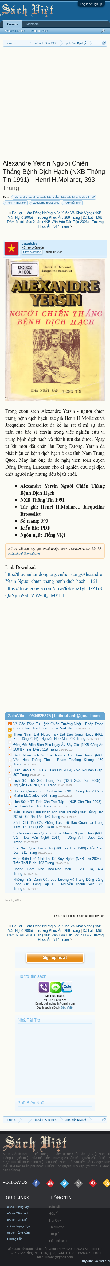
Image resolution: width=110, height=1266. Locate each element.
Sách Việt (67, 1007)
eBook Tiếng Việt (18, 1207)
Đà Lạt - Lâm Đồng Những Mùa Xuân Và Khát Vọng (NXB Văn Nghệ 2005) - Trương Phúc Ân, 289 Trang (54, 215)
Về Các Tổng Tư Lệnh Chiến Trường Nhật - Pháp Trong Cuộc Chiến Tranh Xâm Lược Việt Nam (58, 726)
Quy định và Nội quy (95, 1261)
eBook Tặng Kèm (18, 1232)
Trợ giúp (55, 1234)
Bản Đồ (54, 1207)
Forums (12, 24)
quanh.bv (29, 243)
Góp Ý (53, 1213)
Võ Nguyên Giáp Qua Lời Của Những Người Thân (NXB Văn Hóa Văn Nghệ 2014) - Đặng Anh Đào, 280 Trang (58, 837)
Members (32, 23)
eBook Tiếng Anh (18, 1213)
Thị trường (56, 1227)
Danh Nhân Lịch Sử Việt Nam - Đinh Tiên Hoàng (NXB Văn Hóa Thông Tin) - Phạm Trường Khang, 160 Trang (58, 759)
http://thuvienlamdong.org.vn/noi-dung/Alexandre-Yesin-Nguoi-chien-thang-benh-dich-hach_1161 (54, 577)
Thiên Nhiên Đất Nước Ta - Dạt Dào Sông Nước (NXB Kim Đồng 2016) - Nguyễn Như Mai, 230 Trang (58, 736)
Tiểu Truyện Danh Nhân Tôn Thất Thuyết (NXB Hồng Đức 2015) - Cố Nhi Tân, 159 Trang (58, 814)
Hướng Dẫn (14, 1239)
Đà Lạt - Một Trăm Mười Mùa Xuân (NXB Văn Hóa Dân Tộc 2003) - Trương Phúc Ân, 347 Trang (55, 222)
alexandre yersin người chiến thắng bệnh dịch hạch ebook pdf (55, 197)
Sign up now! (55, 958)
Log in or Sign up (91, 4)
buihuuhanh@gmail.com (24, 553)
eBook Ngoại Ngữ (18, 1226)
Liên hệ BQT (58, 1241)
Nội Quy (55, 1220)
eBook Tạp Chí (17, 1219)
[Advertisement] (55, 104)
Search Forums (15, 30)
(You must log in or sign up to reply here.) (80, 915)
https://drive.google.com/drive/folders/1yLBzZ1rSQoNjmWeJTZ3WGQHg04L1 (53, 591)
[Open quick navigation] (104, 43)
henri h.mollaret (16, 202)
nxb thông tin (73, 202)
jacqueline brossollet (46, 202)
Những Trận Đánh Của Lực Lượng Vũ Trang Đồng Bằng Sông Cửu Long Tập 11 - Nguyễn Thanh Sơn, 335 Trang (58, 884)
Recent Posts (39, 30)
